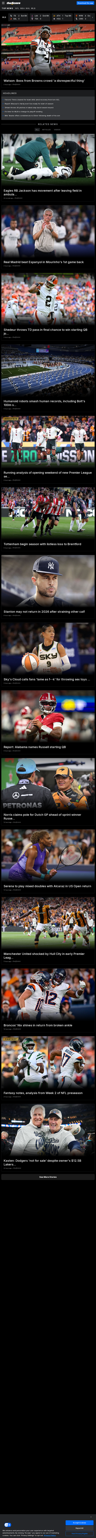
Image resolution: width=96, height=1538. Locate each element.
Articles (46, 130)
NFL (17, 8)
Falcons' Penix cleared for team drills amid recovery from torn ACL (32, 100)
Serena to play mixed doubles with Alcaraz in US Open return (47, 886)
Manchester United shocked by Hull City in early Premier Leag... (44, 955)
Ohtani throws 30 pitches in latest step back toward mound (29, 108)
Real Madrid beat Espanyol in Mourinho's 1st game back (44, 262)
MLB (33, 8)
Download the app (85, 3)
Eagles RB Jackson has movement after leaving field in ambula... (43, 192)
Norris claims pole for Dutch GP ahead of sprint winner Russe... (42, 816)
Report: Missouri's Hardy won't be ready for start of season (29, 104)
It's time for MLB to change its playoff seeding (23, 112)
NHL (28, 8)
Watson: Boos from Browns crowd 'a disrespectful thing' (44, 80)
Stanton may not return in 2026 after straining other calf (44, 611)
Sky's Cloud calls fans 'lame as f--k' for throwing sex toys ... (47, 679)
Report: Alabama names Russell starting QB (35, 747)
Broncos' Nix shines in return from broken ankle (38, 1025)
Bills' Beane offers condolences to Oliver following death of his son (32, 116)
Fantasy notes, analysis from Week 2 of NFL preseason (43, 1093)
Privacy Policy (50, 1535)
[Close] (91, 1517)
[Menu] (3, 3)
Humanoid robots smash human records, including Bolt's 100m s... (44, 403)
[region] (48, 1526)
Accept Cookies (79, 1523)
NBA (22, 8)
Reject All (79, 1528)
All (37, 130)
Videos (57, 130)
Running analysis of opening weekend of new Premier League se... (48, 474)
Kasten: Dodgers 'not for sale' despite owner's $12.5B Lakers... (42, 1162)
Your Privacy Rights (80, 1533)
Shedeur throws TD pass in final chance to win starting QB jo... (45, 331)
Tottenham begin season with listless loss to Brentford (42, 544)
